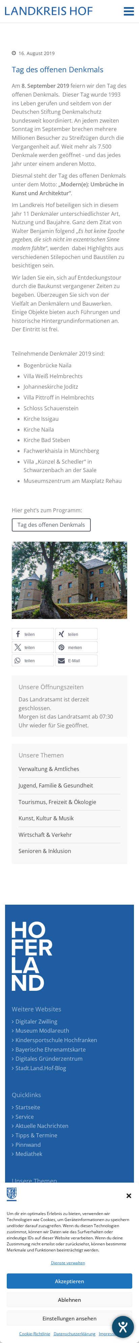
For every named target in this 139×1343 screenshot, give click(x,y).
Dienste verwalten (68, 1263)
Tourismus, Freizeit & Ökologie (57, 802)
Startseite (28, 1107)
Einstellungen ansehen (69, 1318)
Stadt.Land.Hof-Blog (41, 1068)
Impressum (109, 1334)
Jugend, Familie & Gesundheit (56, 785)
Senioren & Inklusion (45, 851)
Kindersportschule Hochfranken (56, 1040)
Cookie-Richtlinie (34, 1334)
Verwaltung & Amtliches (49, 769)
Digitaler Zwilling (36, 1021)
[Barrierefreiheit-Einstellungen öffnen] (123, 1327)
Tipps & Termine (36, 1135)
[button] (129, 1195)
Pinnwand (28, 1144)
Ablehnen (69, 1299)
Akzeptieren (69, 1281)
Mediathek (29, 1154)
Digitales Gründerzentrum (49, 1058)
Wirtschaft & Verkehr (45, 834)
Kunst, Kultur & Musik (46, 818)
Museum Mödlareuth (42, 1030)
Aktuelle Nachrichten (42, 1126)
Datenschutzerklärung (74, 1334)
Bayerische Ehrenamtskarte (51, 1049)
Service (25, 1116)
